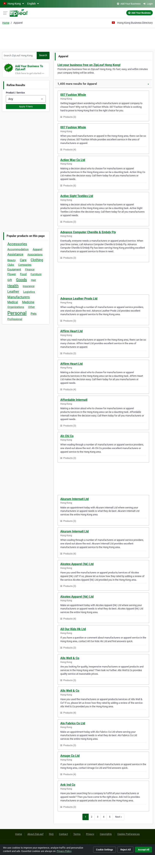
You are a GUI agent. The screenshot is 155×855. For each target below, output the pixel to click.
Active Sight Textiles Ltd (76, 196)
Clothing (37, 260)
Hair (33, 280)
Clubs (10, 264)
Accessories (17, 244)
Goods (21, 279)
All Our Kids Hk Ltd (73, 629)
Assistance (15, 254)
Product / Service (15, 92)
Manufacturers (18, 297)
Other (31, 307)
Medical (12, 302)
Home (5, 22)
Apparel (37, 249)
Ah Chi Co (67, 436)
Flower (11, 274)
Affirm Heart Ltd (71, 331)
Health (13, 285)
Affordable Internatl (73, 400)
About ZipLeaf (35, 834)
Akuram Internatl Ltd (74, 499)
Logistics (29, 292)
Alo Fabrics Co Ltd (72, 723)
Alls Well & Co (69, 658)
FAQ (51, 834)
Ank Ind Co (67, 785)
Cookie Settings (104, 849)
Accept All (143, 849)
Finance (29, 269)
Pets (33, 314)
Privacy (90, 834)
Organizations (15, 307)
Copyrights (106, 834)
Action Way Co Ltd (72, 160)
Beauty (11, 260)
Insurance (28, 286)
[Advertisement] (77, 37)
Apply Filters (26, 106)
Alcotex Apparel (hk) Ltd (77, 564)
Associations (35, 254)
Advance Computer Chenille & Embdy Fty (88, 232)
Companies (24, 264)
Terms (77, 834)
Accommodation (18, 249)
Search (43, 55)
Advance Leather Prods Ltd (78, 298)
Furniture (36, 274)
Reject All (125, 849)
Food (23, 274)
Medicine (28, 302)
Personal (16, 313)
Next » (118, 816)
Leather (13, 292)
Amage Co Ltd (70, 756)
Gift (9, 280)
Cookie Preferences (128, 834)
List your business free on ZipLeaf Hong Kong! (88, 65)
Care (23, 260)
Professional (14, 319)
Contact (63, 834)
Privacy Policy (64, 851)
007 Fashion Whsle (73, 95)
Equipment (14, 269)
